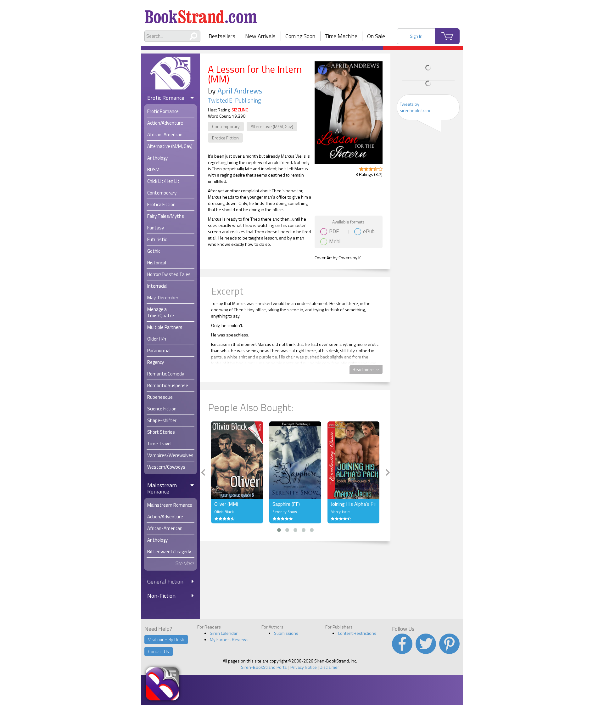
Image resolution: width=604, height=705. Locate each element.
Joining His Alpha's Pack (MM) (353, 504)
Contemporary (226, 126)
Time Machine (341, 36)
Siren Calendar (224, 633)
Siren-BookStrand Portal (264, 667)
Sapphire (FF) (286, 504)
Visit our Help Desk (166, 639)
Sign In (416, 36)
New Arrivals (260, 36)
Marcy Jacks (340, 512)
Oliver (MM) (226, 504)
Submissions (286, 633)
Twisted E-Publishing (234, 100)
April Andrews (239, 90)
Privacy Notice (303, 667)
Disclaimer (329, 667)
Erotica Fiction (225, 137)
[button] (279, 530)
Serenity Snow (284, 512)
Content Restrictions (357, 633)
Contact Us (158, 651)
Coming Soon (300, 36)
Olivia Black (224, 512)
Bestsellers (222, 36)
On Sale (376, 36)
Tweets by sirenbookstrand (416, 107)
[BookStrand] (200, 14)
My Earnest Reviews (229, 639)
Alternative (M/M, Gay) (272, 126)
